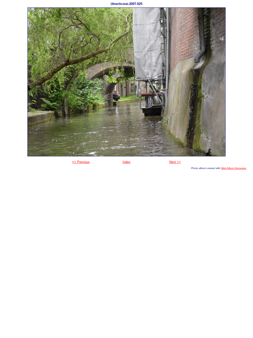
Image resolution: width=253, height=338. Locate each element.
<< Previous (81, 162)
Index (126, 162)
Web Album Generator (233, 168)
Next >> (175, 162)
